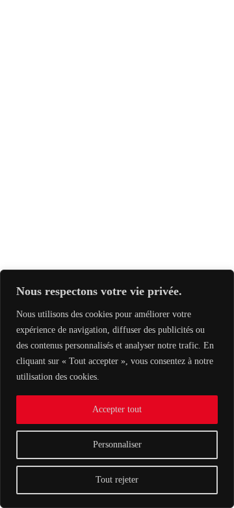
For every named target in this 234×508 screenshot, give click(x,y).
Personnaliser (117, 444)
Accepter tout (117, 409)
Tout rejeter (117, 480)
